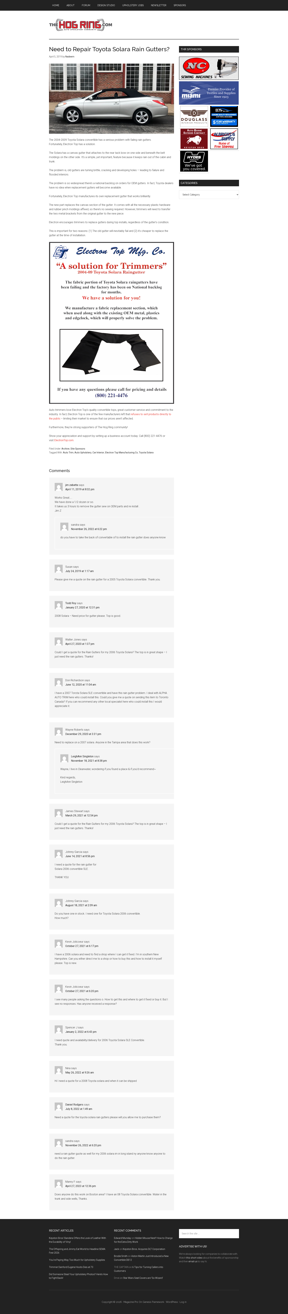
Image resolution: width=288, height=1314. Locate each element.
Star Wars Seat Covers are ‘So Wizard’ (143, 1278)
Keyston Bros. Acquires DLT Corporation (144, 1249)
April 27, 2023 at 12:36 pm (80, 1186)
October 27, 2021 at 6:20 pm (81, 991)
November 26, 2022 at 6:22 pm (89, 529)
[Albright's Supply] (224, 148)
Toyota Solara (146, 452)
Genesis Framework (153, 1302)
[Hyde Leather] (194, 170)
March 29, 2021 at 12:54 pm (81, 815)
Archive (66, 448)
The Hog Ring (80, 24)
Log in (183, 1302)
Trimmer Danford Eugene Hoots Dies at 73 (71, 1267)
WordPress (172, 1302)
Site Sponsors (77, 448)
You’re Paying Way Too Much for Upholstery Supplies (77, 1260)
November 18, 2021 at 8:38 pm (89, 760)
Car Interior (98, 452)
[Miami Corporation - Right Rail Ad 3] (209, 103)
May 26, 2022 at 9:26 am (79, 1072)
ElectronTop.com (64, 440)
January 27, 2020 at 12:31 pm (82, 607)
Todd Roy (70, 603)
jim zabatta (71, 485)
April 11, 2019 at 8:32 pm (79, 489)
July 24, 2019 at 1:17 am (79, 571)
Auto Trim (68, 452)
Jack (116, 1249)
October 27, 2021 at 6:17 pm (81, 946)
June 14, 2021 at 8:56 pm (80, 856)
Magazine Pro (131, 1302)
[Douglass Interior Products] (194, 126)
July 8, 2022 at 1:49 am (78, 1109)
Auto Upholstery (83, 452)
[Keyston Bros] (194, 148)
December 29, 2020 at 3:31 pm (83, 734)
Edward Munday (122, 1238)
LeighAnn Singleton (82, 756)
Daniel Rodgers (74, 1104)
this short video (194, 1257)
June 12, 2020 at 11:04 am (80, 684)
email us (192, 1261)
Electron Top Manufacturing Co (121, 452)
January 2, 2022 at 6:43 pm (80, 1031)
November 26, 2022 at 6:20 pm (83, 1145)
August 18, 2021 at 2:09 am (81, 905)
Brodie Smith (121, 1256)
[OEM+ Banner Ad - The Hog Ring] (224, 126)
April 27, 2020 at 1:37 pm (79, 643)
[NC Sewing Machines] (209, 79)
